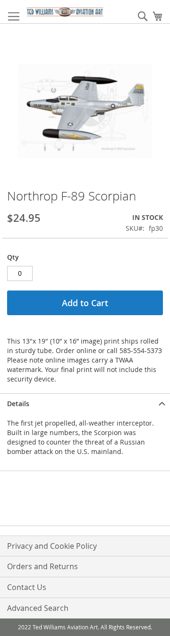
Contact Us (26, 587)
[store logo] (65, 12)
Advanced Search (37, 608)
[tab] (85, 403)
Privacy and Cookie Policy (52, 546)
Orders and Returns (42, 566)
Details (18, 403)
